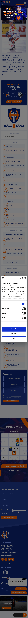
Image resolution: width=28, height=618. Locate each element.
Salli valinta (14, 333)
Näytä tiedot (20, 324)
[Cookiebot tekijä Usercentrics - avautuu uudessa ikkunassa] (20, 278)
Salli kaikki (14, 328)
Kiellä (14, 338)
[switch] (24, 308)
